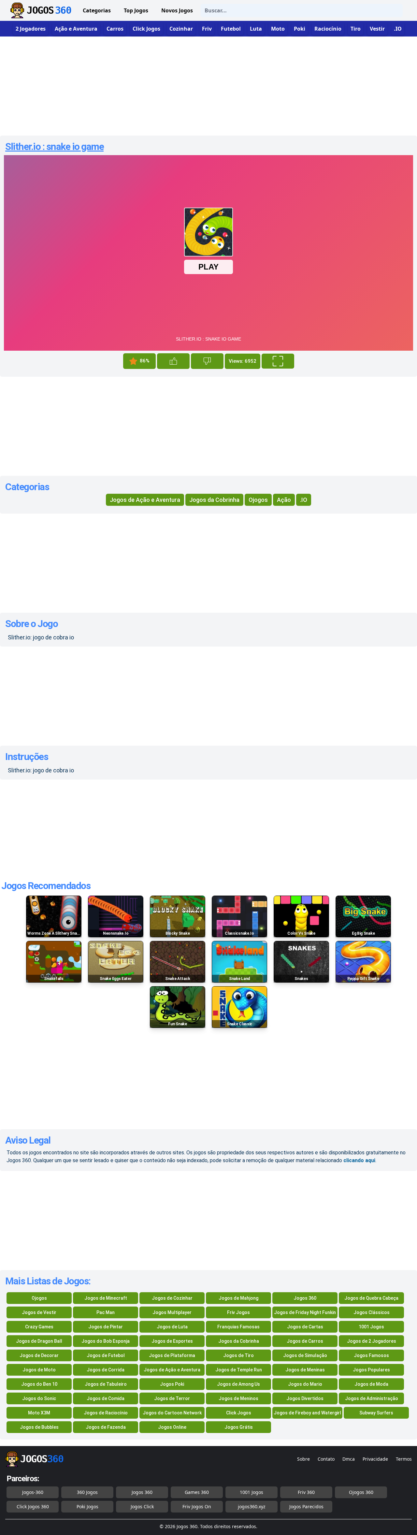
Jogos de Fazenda (106, 1427)
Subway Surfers (376, 1412)
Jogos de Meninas (305, 1369)
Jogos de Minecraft (105, 1298)
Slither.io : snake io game (54, 146)
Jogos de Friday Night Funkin (305, 1312)
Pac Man (105, 1312)
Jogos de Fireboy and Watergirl (307, 1412)
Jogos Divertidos (305, 1398)
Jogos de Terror (172, 1398)
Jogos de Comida (105, 1398)
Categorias (97, 10)
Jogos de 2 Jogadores (371, 1341)
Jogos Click (142, 1506)
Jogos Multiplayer (172, 1312)
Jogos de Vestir (39, 1312)
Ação (284, 499)
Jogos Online (172, 1427)
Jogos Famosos (371, 1355)
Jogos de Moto (39, 1369)
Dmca (348, 1459)
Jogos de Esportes (172, 1341)
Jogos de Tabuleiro (106, 1384)
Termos (404, 1459)
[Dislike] (207, 361)
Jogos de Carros (305, 1341)
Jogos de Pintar (105, 1326)
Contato (326, 1459)
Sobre (303, 1459)
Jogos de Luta (172, 1326)
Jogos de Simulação (305, 1355)
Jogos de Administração (371, 1398)
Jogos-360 (32, 1492)
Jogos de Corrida (105, 1369)
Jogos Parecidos (306, 1506)
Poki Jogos (87, 1506)
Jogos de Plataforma (172, 1355)
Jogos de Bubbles (39, 1427)
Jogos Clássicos (371, 1312)
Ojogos (258, 499)
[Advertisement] (208, 83)
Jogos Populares (371, 1369)
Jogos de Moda (371, 1384)
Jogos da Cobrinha (214, 499)
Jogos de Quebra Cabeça (371, 1298)
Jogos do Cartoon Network (172, 1412)
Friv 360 (306, 1492)
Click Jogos (238, 1412)
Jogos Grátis (238, 1427)
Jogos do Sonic (39, 1398)
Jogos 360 (305, 1298)
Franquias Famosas (238, 1326)
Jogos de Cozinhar (172, 1298)
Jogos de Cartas (305, 1326)
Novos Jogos (177, 10)
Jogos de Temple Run (238, 1369)
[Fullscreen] (278, 361)
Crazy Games (39, 1326)
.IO (303, 499)
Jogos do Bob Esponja (105, 1341)
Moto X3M (39, 1412)
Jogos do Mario (305, 1384)
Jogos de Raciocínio (106, 1412)
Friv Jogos (238, 1312)
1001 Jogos (371, 1326)
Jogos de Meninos (238, 1398)
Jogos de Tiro (238, 1355)
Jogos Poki (172, 1384)
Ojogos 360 (361, 1492)
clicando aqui (359, 1160)
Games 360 (197, 1492)
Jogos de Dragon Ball (39, 1341)
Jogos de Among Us (238, 1384)
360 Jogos (87, 1492)
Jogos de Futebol (106, 1355)
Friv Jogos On (196, 1506)
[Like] (173, 361)
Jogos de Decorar (39, 1355)
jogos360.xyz (252, 1506)
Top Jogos (136, 10)
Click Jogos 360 (33, 1506)
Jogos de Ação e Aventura (145, 499)
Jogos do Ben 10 (39, 1384)
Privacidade (375, 1459)
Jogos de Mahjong (238, 1298)
